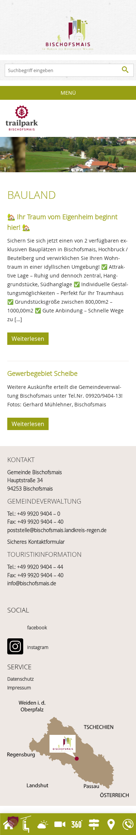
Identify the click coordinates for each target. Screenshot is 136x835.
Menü (68, 92)
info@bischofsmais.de (31, 583)
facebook (37, 627)
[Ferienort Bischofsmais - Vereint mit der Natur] (68, 27)
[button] (13, 822)
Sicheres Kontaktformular (36, 541)
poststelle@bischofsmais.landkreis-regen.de (57, 530)
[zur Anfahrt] (68, 749)
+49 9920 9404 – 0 (38, 513)
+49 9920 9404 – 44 (40, 566)
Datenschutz (20, 679)
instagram (37, 647)
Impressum (19, 687)
